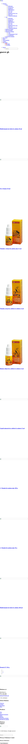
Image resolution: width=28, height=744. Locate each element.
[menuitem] (15, 20)
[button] (4, 47)
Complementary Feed (12, 34)
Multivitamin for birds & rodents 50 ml (11, 129)
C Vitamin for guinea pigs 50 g (8, 548)
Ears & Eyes (11, 7)
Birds (1, 715)
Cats (6, 17)
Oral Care (10, 11)
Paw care (10, 12)
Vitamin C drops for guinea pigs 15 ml (10, 248)
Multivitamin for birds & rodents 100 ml (11, 607)
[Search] (6, 735)
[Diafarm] (14, 1)
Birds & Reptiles (9, 30)
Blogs (4, 39)
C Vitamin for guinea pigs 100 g (9, 488)
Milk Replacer (11, 9)
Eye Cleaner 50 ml (5, 188)
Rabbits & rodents (9, 29)
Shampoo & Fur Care (12, 13)
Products (4, 3)
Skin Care (10, 14)
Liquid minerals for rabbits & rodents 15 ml (12, 428)
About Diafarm (6, 40)
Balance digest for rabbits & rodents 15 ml (12, 368)
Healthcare (10, 8)
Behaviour (10, 6)
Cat (0, 713)
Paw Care (10, 24)
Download (5, 37)
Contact (4, 41)
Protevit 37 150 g (5, 667)
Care (9, 32)
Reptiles (1, 717)
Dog (1, 712)
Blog (1, 706)
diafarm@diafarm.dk (4, 695)
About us (2, 703)
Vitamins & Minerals (12, 15)
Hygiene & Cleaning (9, 36)
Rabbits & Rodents (4, 714)
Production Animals (9, 31)
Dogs (6, 4)
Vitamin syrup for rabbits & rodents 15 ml (12, 308)
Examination (11, 35)
